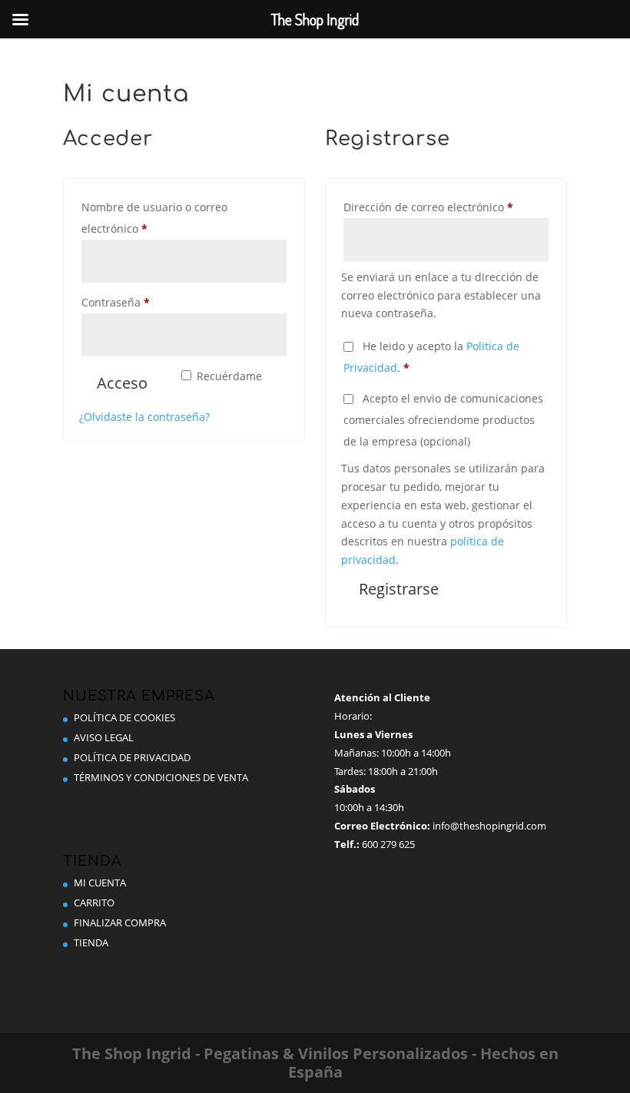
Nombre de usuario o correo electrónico (154, 218)
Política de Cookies (124, 717)
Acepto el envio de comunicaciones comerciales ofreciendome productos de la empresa (443, 420)
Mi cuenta (100, 882)
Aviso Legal (104, 737)
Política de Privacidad (132, 757)
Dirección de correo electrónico (446, 206)
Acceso (122, 383)
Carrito (94, 902)
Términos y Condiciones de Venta (161, 777)
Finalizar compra (120, 922)
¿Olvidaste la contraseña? (144, 416)
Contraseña (144, 302)
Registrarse (399, 588)
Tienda (91, 942)
